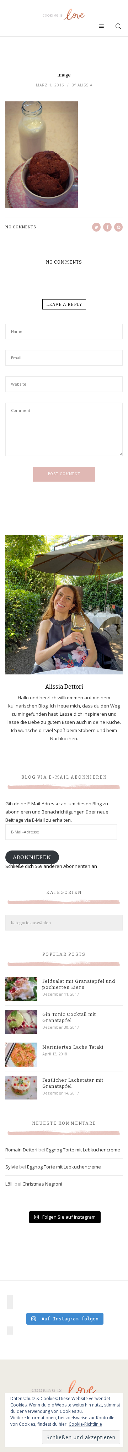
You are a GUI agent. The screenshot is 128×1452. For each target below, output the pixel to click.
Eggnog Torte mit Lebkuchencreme (83, 1149)
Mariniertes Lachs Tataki (72, 1047)
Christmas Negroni (42, 1184)
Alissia (85, 85)
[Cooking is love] (64, 14)
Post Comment (64, 474)
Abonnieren (32, 857)
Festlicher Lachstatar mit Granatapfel (72, 1083)
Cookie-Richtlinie (85, 1424)
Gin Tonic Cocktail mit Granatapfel (69, 1017)
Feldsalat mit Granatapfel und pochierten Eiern (78, 984)
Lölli (9, 1184)
